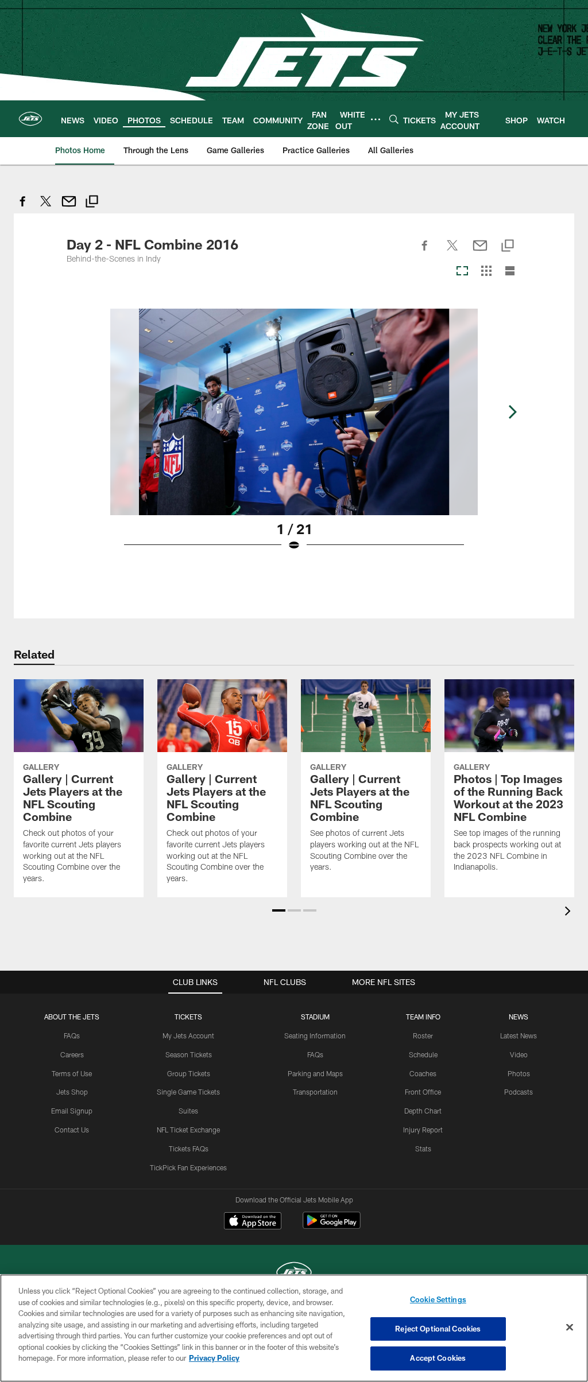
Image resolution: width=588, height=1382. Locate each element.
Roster (423, 1035)
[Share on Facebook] (23, 207)
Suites (188, 1111)
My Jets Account (188, 1035)
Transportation (315, 1092)
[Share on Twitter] (46, 207)
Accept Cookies (438, 1357)
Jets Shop (72, 1092)
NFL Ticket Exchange (188, 1130)
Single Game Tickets (188, 1092)
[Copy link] (92, 202)
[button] (279, 910)
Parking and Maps (315, 1073)
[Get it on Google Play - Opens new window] (331, 1226)
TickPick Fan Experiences (188, 1167)
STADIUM (315, 1017)
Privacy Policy (214, 1357)
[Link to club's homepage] (30, 119)
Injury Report (423, 1130)
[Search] (394, 119)
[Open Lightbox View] (294, 437)
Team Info (423, 1017)
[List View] (509, 271)
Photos (519, 1073)
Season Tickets (188, 1054)
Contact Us (72, 1130)
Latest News (518, 1035)
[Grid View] (486, 271)
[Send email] (69, 207)
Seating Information (315, 1035)
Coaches (422, 1073)
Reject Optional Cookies (438, 1328)
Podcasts (518, 1092)
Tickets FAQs (188, 1148)
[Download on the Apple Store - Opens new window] (252, 1222)
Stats (423, 1148)
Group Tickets (188, 1073)
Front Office (423, 1092)
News (518, 1017)
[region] (294, 1328)
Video (519, 1054)
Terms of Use (72, 1073)
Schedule (423, 1054)
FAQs (72, 1035)
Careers (72, 1054)
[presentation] (569, 912)
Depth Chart (423, 1111)
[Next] (512, 412)
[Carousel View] (462, 271)
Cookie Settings (438, 1299)
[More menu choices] (375, 119)
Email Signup (71, 1111)
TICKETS (188, 1017)
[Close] (569, 1327)
